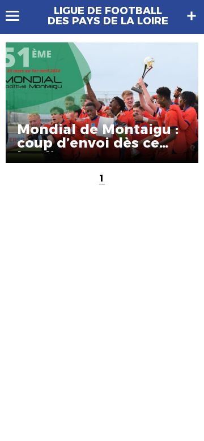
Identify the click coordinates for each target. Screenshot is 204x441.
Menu (18, 16)
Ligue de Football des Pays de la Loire (108, 16)
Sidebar (191, 16)
